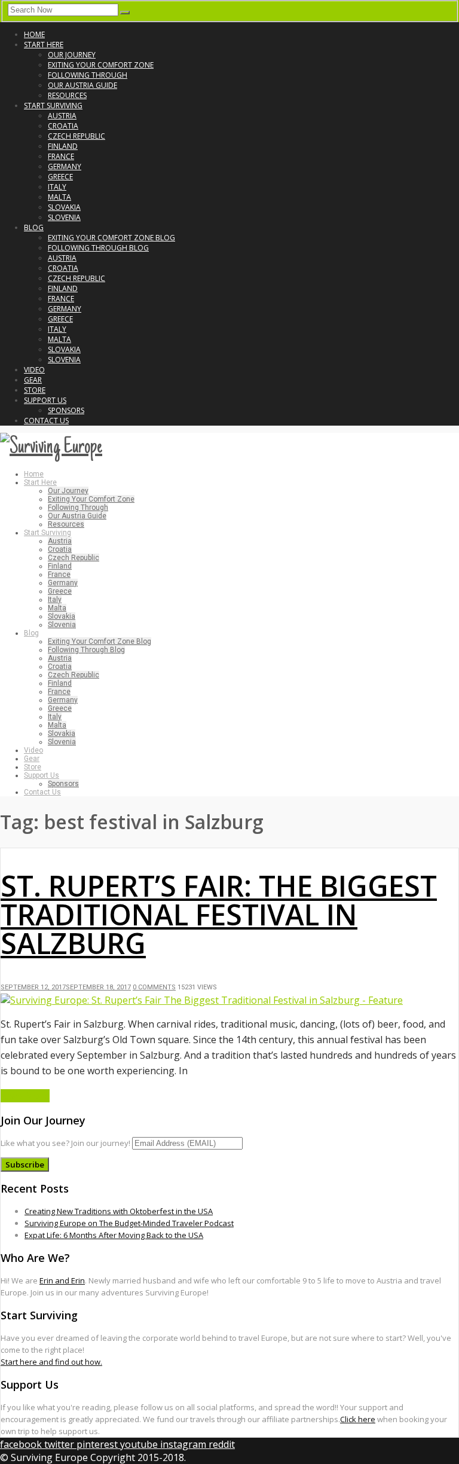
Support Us (45, 400)
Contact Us (46, 420)
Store (34, 390)
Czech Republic (76, 136)
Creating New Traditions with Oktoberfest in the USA (119, 1211)
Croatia (63, 126)
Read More (25, 1095)
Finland (63, 146)
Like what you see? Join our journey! (65, 1143)
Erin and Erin (62, 1280)
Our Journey (72, 55)
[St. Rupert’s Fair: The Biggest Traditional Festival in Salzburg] (202, 1000)
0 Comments (154, 987)
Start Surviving (53, 105)
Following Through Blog (98, 248)
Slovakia (64, 207)
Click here (357, 1419)
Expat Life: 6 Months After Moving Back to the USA (114, 1235)
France (61, 156)
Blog (34, 227)
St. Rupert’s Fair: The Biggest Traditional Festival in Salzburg (219, 914)
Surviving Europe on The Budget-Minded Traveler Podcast (129, 1223)
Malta (59, 197)
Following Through (87, 75)
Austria (62, 116)
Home (34, 34)
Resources (67, 95)
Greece (60, 177)
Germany (64, 166)
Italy (57, 187)
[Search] (125, 12)
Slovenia (64, 217)
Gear (33, 380)
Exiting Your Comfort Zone (101, 65)
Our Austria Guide (82, 85)
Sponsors (66, 410)
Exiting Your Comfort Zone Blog (111, 238)
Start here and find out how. (51, 1361)
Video (34, 370)
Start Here (43, 44)
